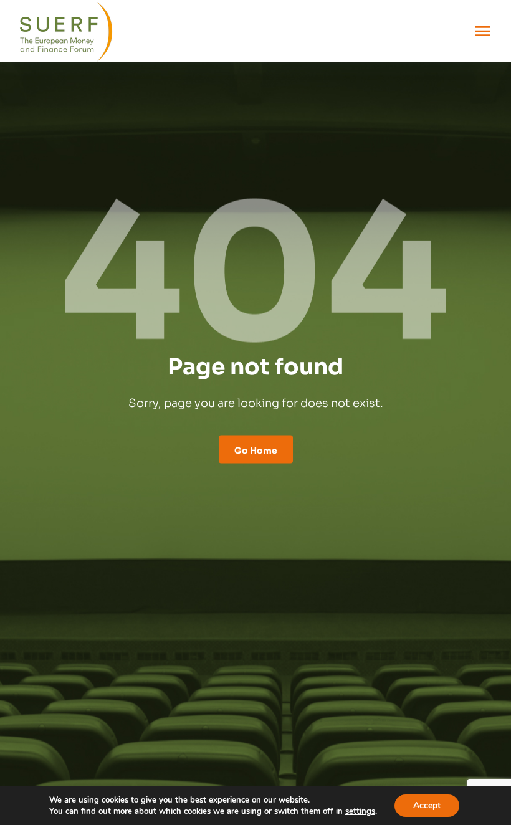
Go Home (255, 448)
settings (360, 811)
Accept (427, 805)
